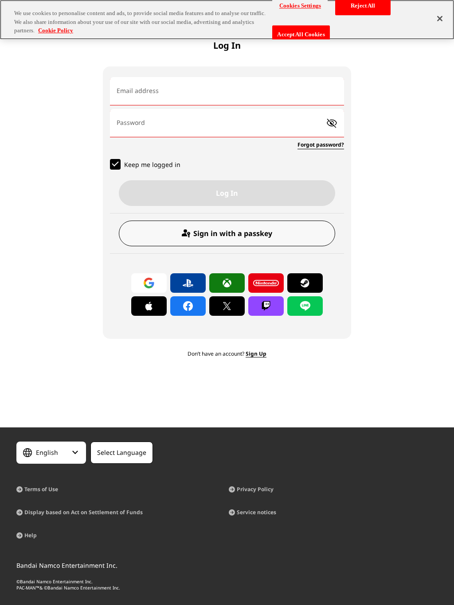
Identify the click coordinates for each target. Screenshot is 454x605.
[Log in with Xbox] (227, 283)
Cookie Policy (55, 30)
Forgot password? (320, 144)
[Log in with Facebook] (188, 306)
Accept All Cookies (301, 34)
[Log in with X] (227, 306)
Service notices (256, 512)
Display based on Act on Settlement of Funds (83, 512)
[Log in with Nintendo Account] (266, 283)
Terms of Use (41, 489)
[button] (331, 123)
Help (30, 535)
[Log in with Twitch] (266, 306)
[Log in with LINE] (305, 306)
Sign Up (256, 353)
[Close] (440, 18)
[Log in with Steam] (305, 283)
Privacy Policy (255, 489)
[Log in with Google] (149, 283)
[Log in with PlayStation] (188, 283)
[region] (227, 19)
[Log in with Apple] (149, 306)
